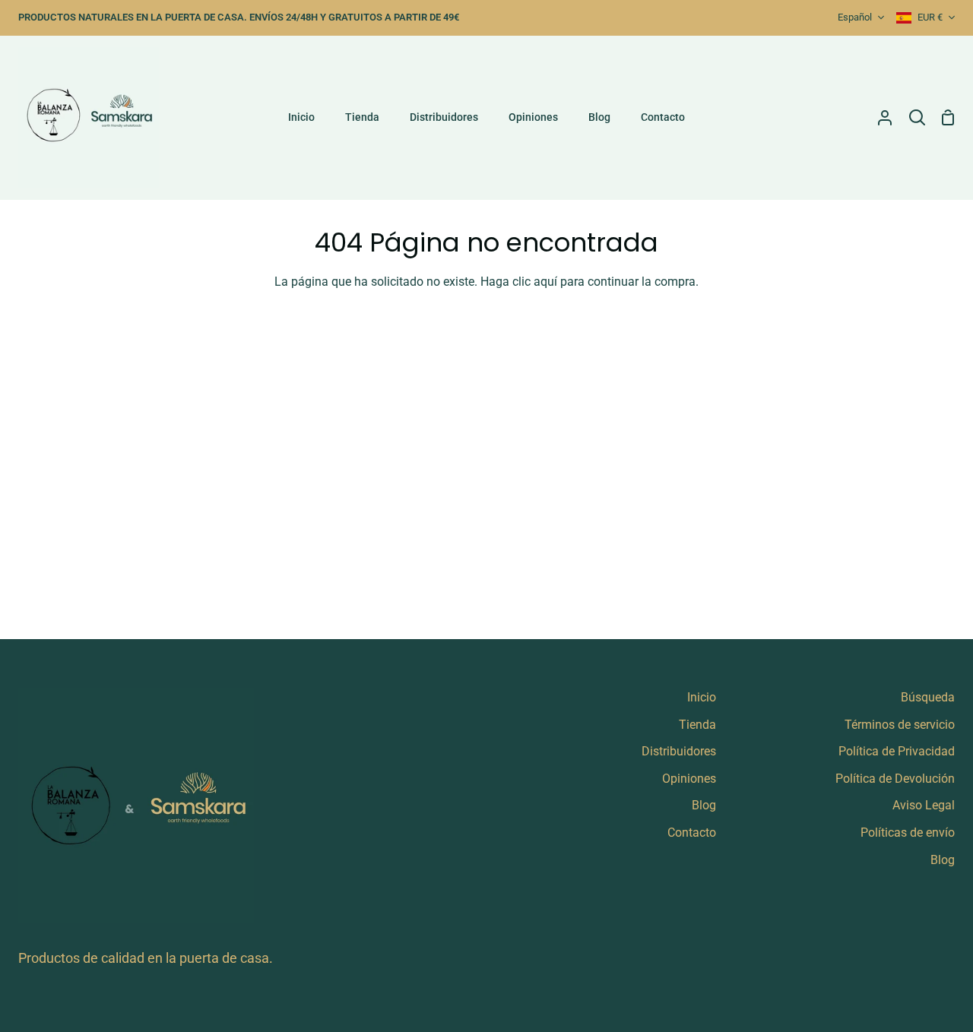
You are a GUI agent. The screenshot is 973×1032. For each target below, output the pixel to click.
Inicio (701, 697)
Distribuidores (679, 751)
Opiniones (689, 778)
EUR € (930, 17)
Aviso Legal (923, 805)
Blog (704, 805)
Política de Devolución (895, 778)
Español (855, 17)
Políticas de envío (907, 832)
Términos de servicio (900, 724)
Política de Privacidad (896, 751)
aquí (545, 281)
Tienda (697, 724)
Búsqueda (928, 697)
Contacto (691, 832)
